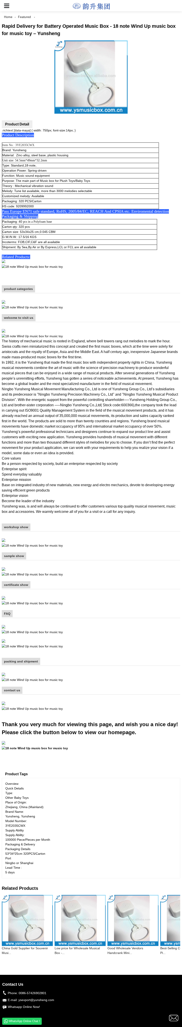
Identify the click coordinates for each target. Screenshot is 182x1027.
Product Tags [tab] (16, 774)
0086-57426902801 (32, 993)
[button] (6, 5)
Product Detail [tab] (17, 124)
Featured (24, 17)
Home (8, 17)
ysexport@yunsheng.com (36, 1000)
